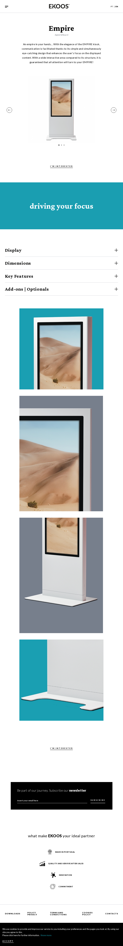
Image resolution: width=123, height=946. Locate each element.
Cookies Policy (87, 914)
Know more (46, 935)
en (116, 6)
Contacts (111, 914)
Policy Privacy (32, 914)
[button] (9, 110)
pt (112, 6)
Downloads (12, 914)
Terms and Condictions (58, 914)
